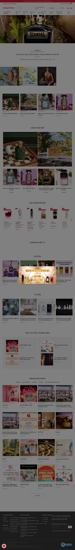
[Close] (57, 265)
